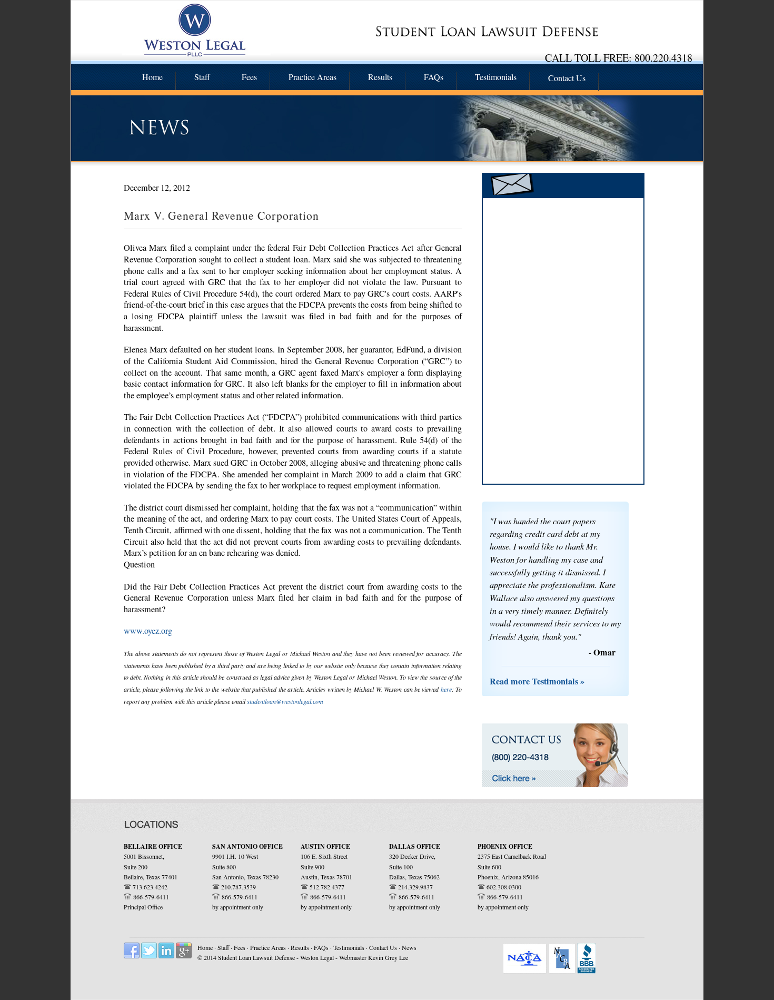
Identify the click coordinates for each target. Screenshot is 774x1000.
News (409, 947)
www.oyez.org (148, 630)
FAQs (322, 947)
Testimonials (349, 947)
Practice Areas (268, 947)
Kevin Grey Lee (388, 957)
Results (300, 947)
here (446, 689)
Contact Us (383, 947)
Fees (240, 947)
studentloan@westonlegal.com (285, 701)
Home (205, 947)
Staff (224, 947)
